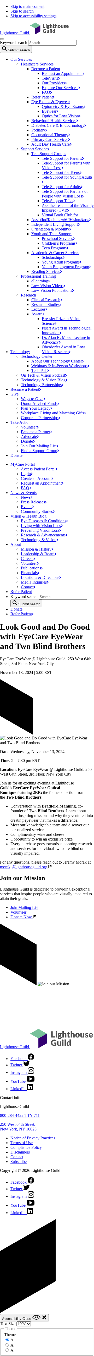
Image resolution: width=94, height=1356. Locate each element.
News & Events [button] (23, 492)
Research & (43, 535)
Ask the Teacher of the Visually (68, 207)
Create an (36, 478)
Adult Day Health (50, 144)
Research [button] (28, 295)
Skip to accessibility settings (33, 16)
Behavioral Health (53, 120)
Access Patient (38, 469)
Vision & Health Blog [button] (28, 516)
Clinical (45, 300)
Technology (41, 384)
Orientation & (50, 229)
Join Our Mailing (38, 446)
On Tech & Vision (43, 375)
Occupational (49, 135)
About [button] (15, 544)
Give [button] (14, 394)
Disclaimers (20, 1152)
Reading (45, 271)
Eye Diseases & (43, 521)
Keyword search (13, 42)
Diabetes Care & (57, 125)
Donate (16, 455)
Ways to (32, 399)
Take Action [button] (20, 422)
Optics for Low (60, 116)
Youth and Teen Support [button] (51, 234)
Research (45, 304)
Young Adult (61, 262)
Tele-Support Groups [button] (48, 153)
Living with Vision (41, 525)
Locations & (40, 577)
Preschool (57, 238)
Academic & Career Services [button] (55, 252)
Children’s (58, 243)
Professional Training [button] (38, 276)
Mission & (36, 549)
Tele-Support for (62, 158)
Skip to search (22, 11)
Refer (42, 97)
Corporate (39, 417)
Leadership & (38, 554)
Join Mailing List (24, 907)
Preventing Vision (40, 530)
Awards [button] (37, 314)
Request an (62, 73)
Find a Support (39, 450)
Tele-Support (57, 201)
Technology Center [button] (36, 356)
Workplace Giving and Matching (52, 413)
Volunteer (18, 912)
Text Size (7, 1323)
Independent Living (54, 224)
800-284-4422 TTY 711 (20, 1115)
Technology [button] (20, 351)
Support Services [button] (35, 149)
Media (34, 582)
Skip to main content (27, 6)
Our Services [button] (21, 59)
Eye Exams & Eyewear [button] (50, 102)
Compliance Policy (26, 1147)
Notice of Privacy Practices (32, 1138)
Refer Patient (21, 591)
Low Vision (47, 285)
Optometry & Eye (63, 106)
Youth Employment (65, 267)
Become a (24, 389)
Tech (39, 370)
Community (37, 511)
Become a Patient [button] (45, 69)
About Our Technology (56, 361)
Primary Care (49, 139)
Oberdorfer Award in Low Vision (63, 349)
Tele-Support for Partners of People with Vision (65, 193)
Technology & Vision (43, 380)
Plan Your (35, 408)
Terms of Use (21, 1142)
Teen (54, 248)
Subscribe (18, 1161)
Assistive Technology (56, 219)
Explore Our (60, 87)
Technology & (38, 539)
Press (33, 502)
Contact (16, 1157)
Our (53, 83)
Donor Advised (39, 403)
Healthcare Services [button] (37, 64)
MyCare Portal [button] (22, 464)
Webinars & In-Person (59, 366)
